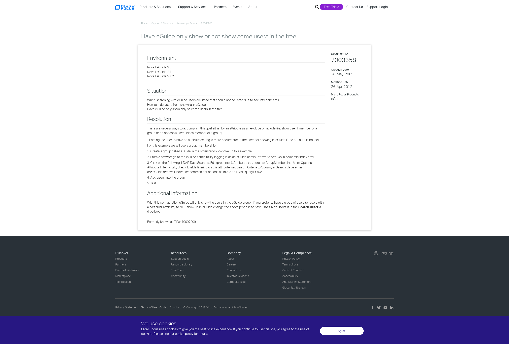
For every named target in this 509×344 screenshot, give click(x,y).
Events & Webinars (127, 270)
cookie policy (184, 334)
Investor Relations (238, 276)
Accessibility (290, 276)
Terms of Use (290, 264)
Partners (120, 264)
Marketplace (123, 276)
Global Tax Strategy (294, 287)
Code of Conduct (293, 270)
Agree (342, 330)
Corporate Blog (236, 281)
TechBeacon (123, 281)
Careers (232, 264)
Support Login (377, 7)
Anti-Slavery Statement (296, 281)
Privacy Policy (291, 258)
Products (121, 258)
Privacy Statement (126, 307)
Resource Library (181, 264)
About (230, 258)
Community (178, 276)
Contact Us (354, 7)
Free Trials (331, 7)
